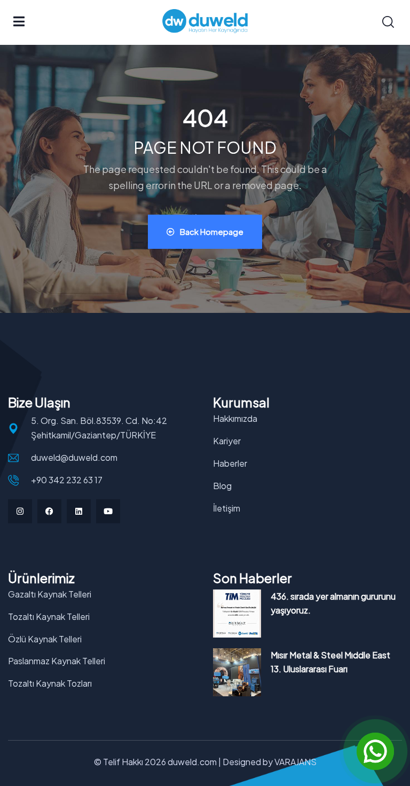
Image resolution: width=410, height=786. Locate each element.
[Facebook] (49, 511)
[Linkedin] (79, 511)
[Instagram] (20, 511)
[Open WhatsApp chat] (375, 751)
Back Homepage (211, 231)
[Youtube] (108, 511)
